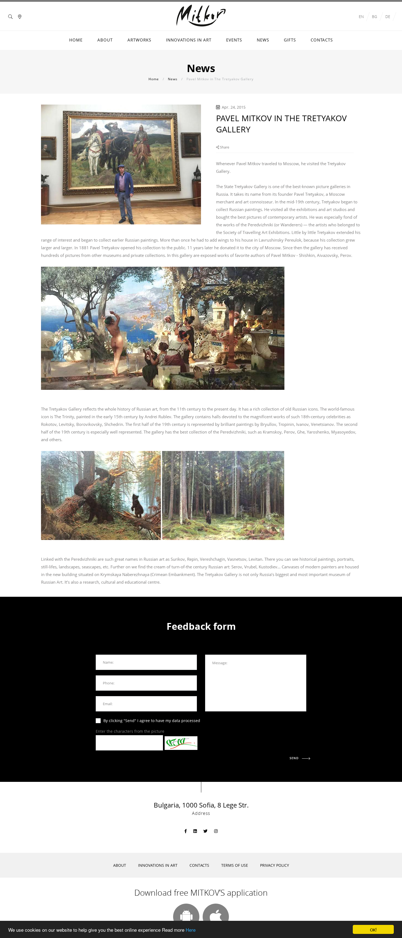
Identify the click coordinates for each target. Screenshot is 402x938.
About (119, 865)
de (387, 16)
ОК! (373, 929)
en (361, 16)
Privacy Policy (274, 865)
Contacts (199, 865)
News (172, 79)
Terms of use (234, 865)
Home (153, 79)
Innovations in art (157, 865)
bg (374, 16)
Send (295, 758)
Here (191, 929)
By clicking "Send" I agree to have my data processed (151, 720)
